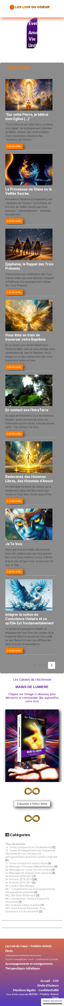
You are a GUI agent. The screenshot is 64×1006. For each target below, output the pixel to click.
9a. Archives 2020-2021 (18, 876)
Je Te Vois (13, 544)
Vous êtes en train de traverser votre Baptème (25, 337)
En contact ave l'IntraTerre (26, 410)
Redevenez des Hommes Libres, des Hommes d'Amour (29, 479)
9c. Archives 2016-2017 (18, 882)
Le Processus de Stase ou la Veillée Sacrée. (28, 191)
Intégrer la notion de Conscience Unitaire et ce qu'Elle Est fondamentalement (29, 618)
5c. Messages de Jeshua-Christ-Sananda (28, 873)
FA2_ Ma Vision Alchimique (20, 895)
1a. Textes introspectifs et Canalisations (27, 847)
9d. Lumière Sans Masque (19, 885)
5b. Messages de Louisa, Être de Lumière (28, 869)
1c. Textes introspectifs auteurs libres (26, 863)
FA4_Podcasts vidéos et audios (22, 905)
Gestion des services (52, 1001)
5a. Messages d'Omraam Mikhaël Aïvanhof (29, 866)
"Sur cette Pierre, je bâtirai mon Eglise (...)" (26, 116)
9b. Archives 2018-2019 (18, 879)
